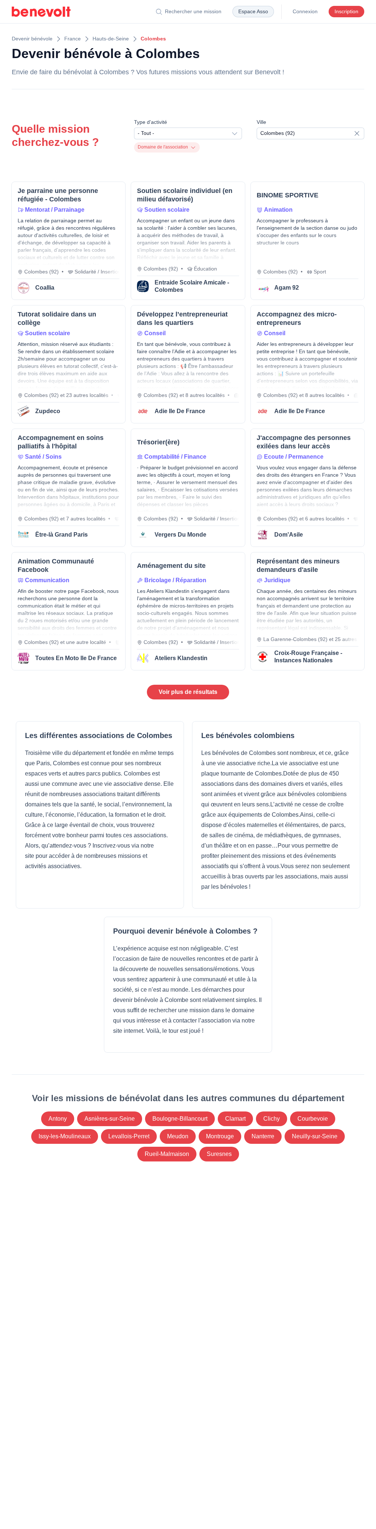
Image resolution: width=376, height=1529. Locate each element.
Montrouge (220, 1136)
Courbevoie (312, 1119)
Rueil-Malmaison (167, 1154)
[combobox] (188, 133)
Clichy (271, 1119)
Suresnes (219, 1154)
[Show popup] (358, 133)
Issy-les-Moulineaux (65, 1136)
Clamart (235, 1119)
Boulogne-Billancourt (179, 1119)
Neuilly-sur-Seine (314, 1136)
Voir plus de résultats (188, 692)
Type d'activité (150, 122)
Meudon (177, 1136)
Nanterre (263, 1136)
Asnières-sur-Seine (109, 1119)
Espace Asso (253, 11)
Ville (261, 122)
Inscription (346, 11)
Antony (57, 1119)
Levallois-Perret (128, 1136)
